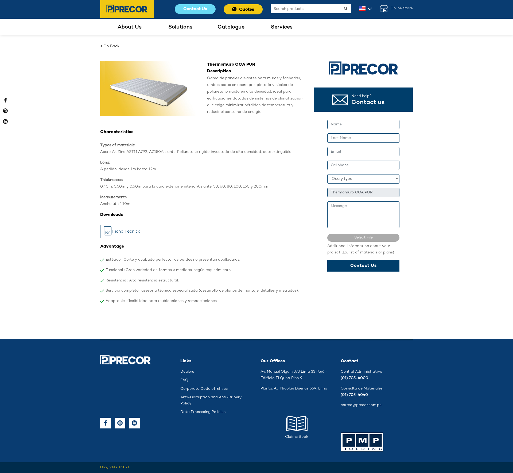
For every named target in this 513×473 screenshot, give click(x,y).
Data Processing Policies (203, 412)
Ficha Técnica (126, 231)
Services (282, 27)
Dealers (187, 371)
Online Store (401, 8)
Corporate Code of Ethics (204, 388)
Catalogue (230, 27)
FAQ (184, 380)
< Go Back (109, 46)
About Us (130, 27)
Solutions (180, 27)
